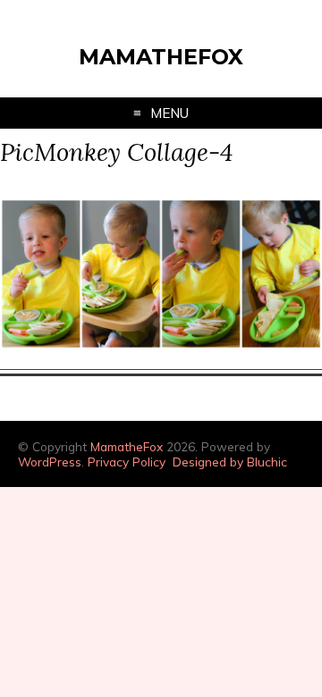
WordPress (49, 461)
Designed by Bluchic (230, 461)
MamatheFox (161, 57)
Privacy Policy (126, 461)
